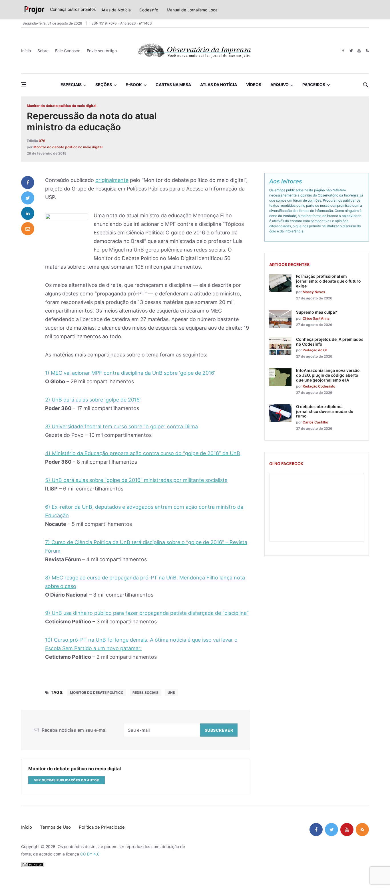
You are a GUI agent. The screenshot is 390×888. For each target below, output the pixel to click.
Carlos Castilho (315, 422)
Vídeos (253, 84)
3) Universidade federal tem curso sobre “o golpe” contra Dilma (121, 426)
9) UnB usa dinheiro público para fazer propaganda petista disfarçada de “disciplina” (147, 613)
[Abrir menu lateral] (23, 84)
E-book (134, 84)
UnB (171, 692)
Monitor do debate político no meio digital (67, 147)
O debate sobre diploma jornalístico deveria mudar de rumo (324, 411)
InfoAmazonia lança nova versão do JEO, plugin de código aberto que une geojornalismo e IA (328, 375)
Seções (103, 84)
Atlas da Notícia (116, 9)
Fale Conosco (67, 50)
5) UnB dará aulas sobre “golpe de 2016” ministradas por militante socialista (136, 480)
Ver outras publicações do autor (66, 780)
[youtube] (359, 50)
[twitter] (351, 50)
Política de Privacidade (102, 827)
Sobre (43, 50)
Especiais (71, 84)
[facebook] (343, 50)
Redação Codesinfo (319, 386)
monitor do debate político (96, 692)
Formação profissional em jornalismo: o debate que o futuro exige (328, 281)
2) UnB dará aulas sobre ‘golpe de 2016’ (92, 400)
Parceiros (313, 84)
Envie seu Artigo (102, 50)
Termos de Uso (55, 827)
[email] (27, 228)
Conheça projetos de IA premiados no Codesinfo (329, 341)
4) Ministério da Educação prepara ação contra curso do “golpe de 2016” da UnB (142, 453)
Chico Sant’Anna (316, 318)
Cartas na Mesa (173, 84)
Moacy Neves (314, 292)
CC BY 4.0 (90, 853)
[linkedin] (27, 213)
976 (42, 141)
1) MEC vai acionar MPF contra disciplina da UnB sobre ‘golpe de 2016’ (130, 373)
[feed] (367, 50)
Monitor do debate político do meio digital (61, 106)
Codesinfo (148, 9)
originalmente (111, 180)
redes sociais (145, 692)
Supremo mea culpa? (316, 312)
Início (26, 50)
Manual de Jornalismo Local (192, 9)
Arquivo (279, 84)
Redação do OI (315, 350)
